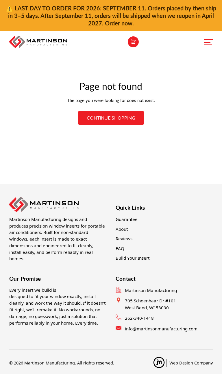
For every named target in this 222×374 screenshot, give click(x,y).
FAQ (120, 248)
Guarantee (127, 219)
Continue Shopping (111, 117)
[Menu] (208, 42)
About (122, 229)
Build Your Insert (132, 258)
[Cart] (133, 41)
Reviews (124, 238)
